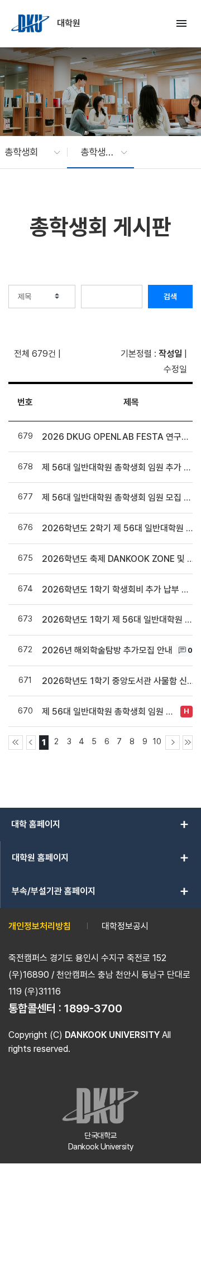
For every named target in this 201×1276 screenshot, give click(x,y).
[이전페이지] (31, 742)
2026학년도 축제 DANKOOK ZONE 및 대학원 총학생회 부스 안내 (118, 559)
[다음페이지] (172, 742)
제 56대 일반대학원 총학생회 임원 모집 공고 (118, 497)
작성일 (170, 353)
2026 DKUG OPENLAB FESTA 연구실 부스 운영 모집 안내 (118, 436)
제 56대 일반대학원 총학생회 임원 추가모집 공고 (110, 711)
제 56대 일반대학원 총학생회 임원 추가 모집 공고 (118, 467)
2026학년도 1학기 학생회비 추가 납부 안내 (118, 589)
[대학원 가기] (31, 23)
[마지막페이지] (188, 742)
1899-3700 (93, 1008)
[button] (27, 152)
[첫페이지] (15, 742)
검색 (170, 296)
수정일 (175, 369)
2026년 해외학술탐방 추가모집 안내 (107, 650)
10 (157, 741)
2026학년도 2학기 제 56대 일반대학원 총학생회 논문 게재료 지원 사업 (118, 528)
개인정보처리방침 (39, 926)
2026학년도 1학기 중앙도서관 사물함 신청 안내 (118, 681)
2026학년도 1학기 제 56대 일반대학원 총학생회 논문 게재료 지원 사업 (118, 619)
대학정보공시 (125, 926)
